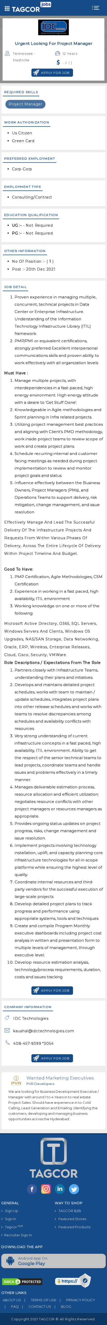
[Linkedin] (61, 1193)
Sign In (9, 1219)
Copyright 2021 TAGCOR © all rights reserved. (53, 1319)
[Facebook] (33, 1193)
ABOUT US (11, 1300)
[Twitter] (74, 1193)
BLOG (63, 1306)
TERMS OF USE (40, 1300)
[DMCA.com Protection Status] (22, 1281)
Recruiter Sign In (17, 1235)
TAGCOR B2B (68, 1211)
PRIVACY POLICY (77, 1300)
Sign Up (10, 1211)
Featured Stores (71, 1219)
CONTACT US (36, 1306)
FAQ (12, 1306)
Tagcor (13, 1227)
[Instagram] (47, 1193)
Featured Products (73, 1227)
